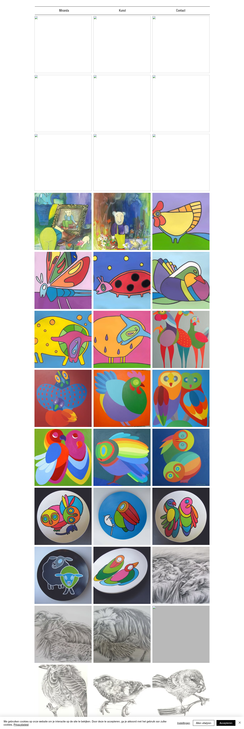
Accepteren (226, 723)
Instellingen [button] (183, 723)
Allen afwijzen (203, 723)
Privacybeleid (21, 724)
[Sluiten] (240, 723)
